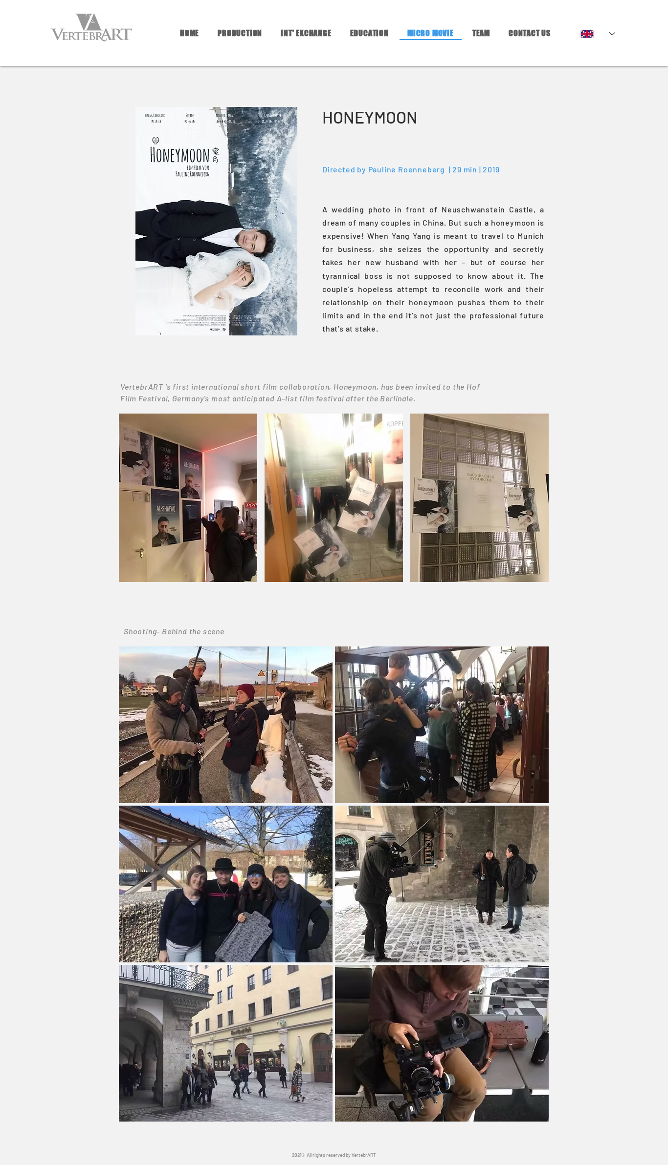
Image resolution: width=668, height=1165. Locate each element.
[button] (188, 498)
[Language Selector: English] (598, 33)
